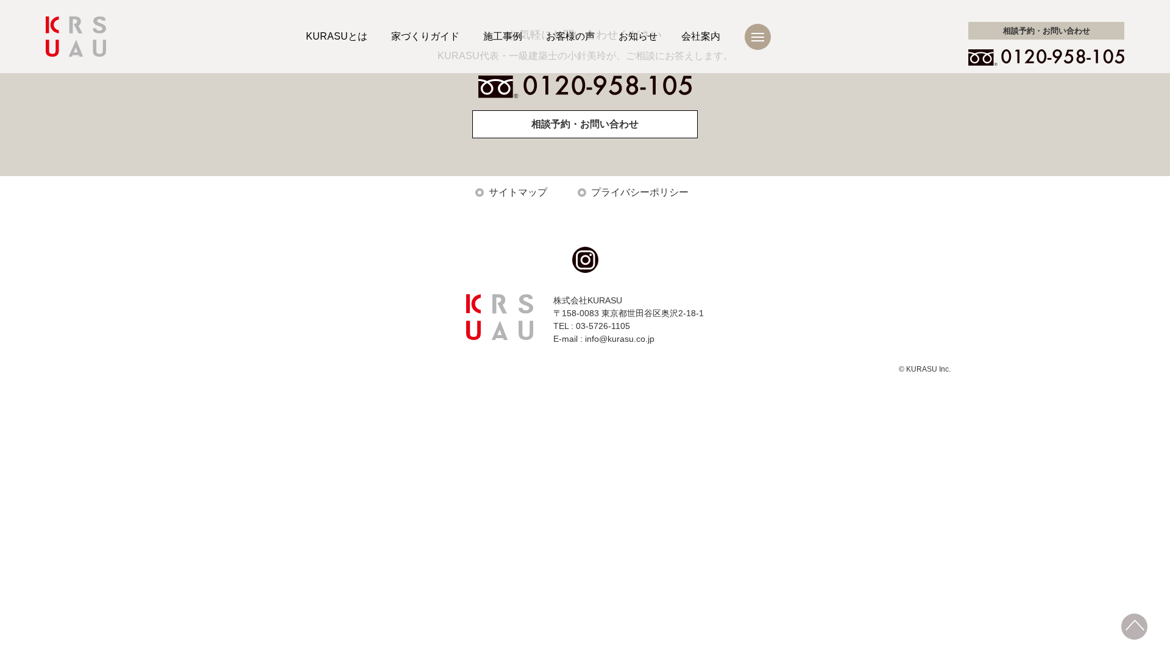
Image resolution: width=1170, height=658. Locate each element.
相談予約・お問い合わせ (585, 124)
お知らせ (638, 36)
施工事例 (502, 36)
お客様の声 (570, 36)
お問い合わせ (1046, 30)
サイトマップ (518, 192)
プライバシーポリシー (640, 192)
